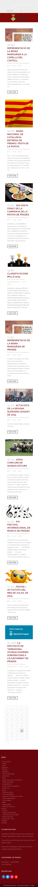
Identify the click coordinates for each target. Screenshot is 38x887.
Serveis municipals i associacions (12, 780)
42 (17, 738)
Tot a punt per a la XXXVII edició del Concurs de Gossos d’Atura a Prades (18, 841)
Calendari (4, 821)
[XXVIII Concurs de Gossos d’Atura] (19, 447)
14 (27, 715)
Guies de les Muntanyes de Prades (12, 796)
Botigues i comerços (8, 806)
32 (17, 731)
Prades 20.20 (6, 788)
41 (12, 738)
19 (27, 719)
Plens (4, 778)
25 (7, 727)
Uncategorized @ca (13, 282)
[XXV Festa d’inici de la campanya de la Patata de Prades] (19, 192)
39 (27, 734)
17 (17, 719)
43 (22, 738)
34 (27, 731)
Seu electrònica (7, 784)
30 (7, 731)
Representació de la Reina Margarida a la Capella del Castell (18, 54)
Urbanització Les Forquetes (10, 814)
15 (7, 719)
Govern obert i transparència (10, 786)
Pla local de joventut (8, 774)
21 (12, 723)
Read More (12, 92)
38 (22, 734)
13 (22, 715)
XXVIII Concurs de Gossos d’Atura (17, 462)
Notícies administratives (9, 812)
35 (7, 734)
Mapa (4, 765)
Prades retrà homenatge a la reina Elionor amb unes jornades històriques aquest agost (16, 848)
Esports (22, 279)
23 (22, 723)
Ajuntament (4, 767)
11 (12, 715)
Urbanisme (5, 776)
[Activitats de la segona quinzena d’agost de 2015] (19, 395)
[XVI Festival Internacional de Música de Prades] (19, 511)
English (24, 4)
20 (7, 723)
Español (19, 4)
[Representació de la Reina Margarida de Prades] (19, 327)
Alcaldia (4, 770)
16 (12, 719)
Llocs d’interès (6, 800)
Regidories (5, 772)
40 (7, 738)
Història (4, 763)
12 (17, 715)
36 (12, 734)
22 (17, 723)
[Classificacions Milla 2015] (19, 260)
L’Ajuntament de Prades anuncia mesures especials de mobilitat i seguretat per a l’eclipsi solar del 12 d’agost (17, 835)
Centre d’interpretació (8, 798)
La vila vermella (6, 761)
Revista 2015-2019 (7, 816)
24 (27, 723)
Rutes (4, 802)
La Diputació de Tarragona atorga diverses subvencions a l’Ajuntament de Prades (17, 652)
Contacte (4, 823)
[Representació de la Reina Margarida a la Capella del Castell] (19, 34)
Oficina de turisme (7, 792)
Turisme (3, 790)
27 (17, 727)
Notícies (3, 808)
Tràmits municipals (7, 782)
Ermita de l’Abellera (8, 794)
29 (27, 727)
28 (22, 727)
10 (7, 715)
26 (12, 727)
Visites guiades (6, 804)
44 (27, 738)
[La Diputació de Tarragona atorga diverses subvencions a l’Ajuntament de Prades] (19, 632)
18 (22, 719)
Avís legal (32, 885)
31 (12, 731)
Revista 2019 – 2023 (8, 818)
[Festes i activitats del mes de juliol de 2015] (19, 576)
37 (17, 734)
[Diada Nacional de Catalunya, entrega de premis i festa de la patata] (19, 113)
